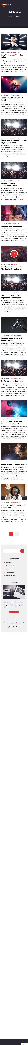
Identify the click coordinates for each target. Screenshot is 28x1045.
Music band (14, 264)
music (12, 623)
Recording (13, 138)
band (6, 623)
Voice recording (15, 95)
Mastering (13, 419)
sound (10, 626)
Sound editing (12, 52)
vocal (17, 626)
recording (20, 623)
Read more (14, 611)
